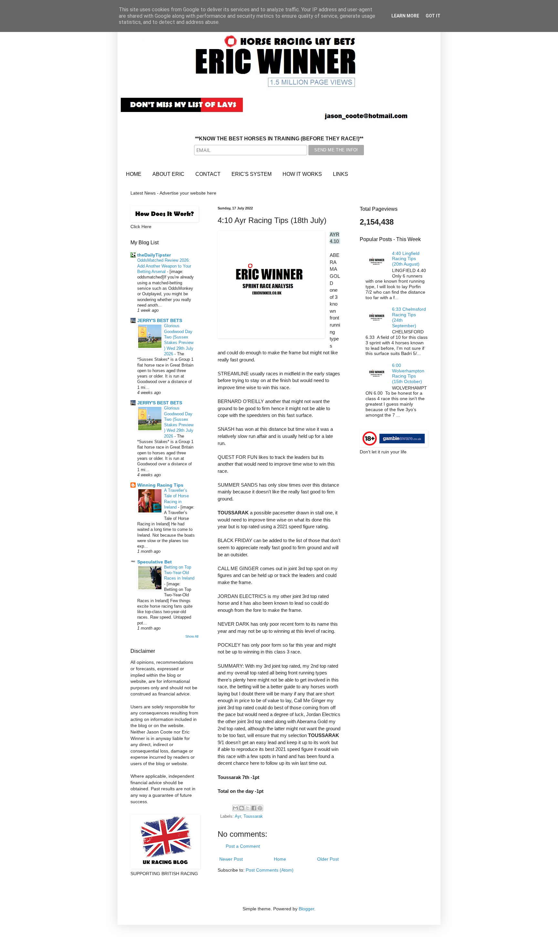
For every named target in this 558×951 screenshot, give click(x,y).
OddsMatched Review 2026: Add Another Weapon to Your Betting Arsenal (164, 266)
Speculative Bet (154, 561)
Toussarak (253, 816)
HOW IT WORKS (302, 174)
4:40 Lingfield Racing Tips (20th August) (405, 259)
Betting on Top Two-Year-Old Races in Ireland (179, 573)
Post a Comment (243, 846)
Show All (191, 636)
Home (280, 859)
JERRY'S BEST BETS (159, 320)
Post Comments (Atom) (270, 870)
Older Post (328, 859)
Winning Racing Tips (160, 485)
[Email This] (235, 808)
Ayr (238, 816)
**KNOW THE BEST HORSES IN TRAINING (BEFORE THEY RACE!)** (279, 138)
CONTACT (208, 174)
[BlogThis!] (241, 808)
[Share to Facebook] (254, 808)
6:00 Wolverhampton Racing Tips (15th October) (408, 373)
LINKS (340, 174)
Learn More (405, 15)
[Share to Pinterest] (260, 808)
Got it (433, 15)
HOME (133, 174)
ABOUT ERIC (168, 174)
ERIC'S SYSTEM (252, 174)
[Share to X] (247, 808)
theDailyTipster (154, 255)
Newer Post (231, 859)
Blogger (306, 908)
